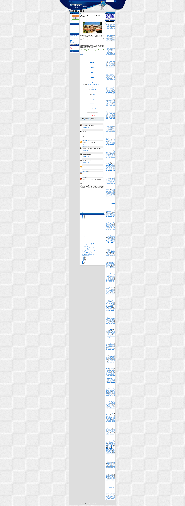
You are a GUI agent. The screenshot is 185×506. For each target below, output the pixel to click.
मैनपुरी (106, 369)
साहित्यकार (112, 467)
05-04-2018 (110, 36)
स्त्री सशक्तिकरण (108, 479)
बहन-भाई (109, 323)
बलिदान (109, 322)
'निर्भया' (111, 24)
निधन (107, 286)
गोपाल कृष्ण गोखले (107, 226)
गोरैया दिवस (114, 226)
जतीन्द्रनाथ (107, 240)
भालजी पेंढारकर (107, 347)
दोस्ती (110, 279)
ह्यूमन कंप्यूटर (108, 494)
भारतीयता (111, 346)
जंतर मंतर (107, 238)
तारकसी (106, 266)
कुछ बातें (111, 202)
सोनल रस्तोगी (107, 476)
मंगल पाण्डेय (109, 349)
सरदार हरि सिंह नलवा (113, 461)
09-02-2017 (110, 47)
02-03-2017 (108, 28)
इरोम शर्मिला (109, 176)
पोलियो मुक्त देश (112, 304)
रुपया (114, 395)
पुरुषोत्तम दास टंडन (108, 302)
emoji (107, 495)
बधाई (106, 321)
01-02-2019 (113, 25)
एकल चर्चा (112, 183)
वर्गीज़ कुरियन (113, 406)
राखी (110, 380)
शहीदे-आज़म (109, 443)
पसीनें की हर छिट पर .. (92, 67)
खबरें (113, 212)
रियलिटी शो (113, 394)
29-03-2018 (113, 127)
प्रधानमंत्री (109, 310)
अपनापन (106, 155)
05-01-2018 (111, 35)
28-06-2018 (111, 124)
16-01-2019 (111, 75)
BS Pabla (111, 494)
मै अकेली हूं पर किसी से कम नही (92, 108)
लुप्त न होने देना (92, 77)
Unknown (84, 165)
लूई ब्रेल (111, 401)
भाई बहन (107, 343)
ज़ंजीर (114, 237)
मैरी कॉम (108, 369)
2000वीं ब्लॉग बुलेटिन (110, 92)
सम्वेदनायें (106, 460)
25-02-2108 (112, 112)
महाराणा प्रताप (108, 356)
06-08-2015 (110, 40)
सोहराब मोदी (111, 477)
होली (114, 493)
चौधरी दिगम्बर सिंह (107, 236)
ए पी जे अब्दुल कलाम (110, 182)
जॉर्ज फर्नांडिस (107, 249)
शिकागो (112, 444)
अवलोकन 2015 (111, 164)
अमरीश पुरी (112, 156)
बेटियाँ (108, 330)
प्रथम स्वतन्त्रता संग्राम (112, 309)
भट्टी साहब (107, 342)
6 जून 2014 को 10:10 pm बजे (86, 150)
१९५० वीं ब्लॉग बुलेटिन (110, 88)
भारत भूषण (113, 343)
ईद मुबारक (108, 178)
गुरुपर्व (110, 222)
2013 (82, 261)
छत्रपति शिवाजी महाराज (112, 236)
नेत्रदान (106, 289)
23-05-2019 (111, 105)
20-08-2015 (112, 90)
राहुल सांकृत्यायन (109, 394)
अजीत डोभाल (110, 152)
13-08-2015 (112, 65)
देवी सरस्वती (108, 277)
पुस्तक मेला (113, 302)
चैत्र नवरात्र (113, 235)
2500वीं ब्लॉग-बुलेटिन (110, 116)
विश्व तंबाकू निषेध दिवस (109, 420)
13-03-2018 (111, 64)
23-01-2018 (111, 103)
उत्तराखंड (106, 179)
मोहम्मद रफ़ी (110, 370)
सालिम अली (109, 467)
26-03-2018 (109, 117)
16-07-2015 (109, 76)
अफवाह (114, 155)
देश (110, 277)
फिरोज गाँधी (108, 317)
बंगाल (108, 319)
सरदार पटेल (109, 461)
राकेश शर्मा (108, 380)
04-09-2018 (110, 34)
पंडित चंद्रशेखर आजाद (110, 291)
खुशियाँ (108, 214)
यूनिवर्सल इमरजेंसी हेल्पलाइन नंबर (111, 374)
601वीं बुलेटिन (109, 138)
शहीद (106, 442)
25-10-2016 (107, 115)
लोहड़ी (111, 404)
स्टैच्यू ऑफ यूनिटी (110, 478)
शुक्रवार (109, 447)
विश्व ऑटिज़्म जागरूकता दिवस (108, 416)
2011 (82, 263)
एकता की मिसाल (108, 183)
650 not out (109, 139)
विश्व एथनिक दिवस (112, 415)
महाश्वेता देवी (107, 358)
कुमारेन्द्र (113, 203)
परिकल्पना (94, 94)
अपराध (109, 155)
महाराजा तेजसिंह (113, 355)
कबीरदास (108, 192)
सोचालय (93, 58)
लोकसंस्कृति (109, 404)
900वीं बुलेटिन (111, 142)
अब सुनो (83, 245)
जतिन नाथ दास (112, 239)
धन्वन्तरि (113, 280)
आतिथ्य (114, 170)
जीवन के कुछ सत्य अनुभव (109, 248)
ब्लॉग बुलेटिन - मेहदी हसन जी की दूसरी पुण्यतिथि (88, 243)
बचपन (110, 319)
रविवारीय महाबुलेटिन (109, 378)
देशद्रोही (106, 278)
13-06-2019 (109, 65)
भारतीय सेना (107, 345)
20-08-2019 (107, 91)
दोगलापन (106, 279)
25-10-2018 (111, 115)
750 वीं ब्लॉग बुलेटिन (109, 140)
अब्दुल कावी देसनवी (108, 156)
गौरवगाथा (109, 228)
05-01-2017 (108, 35)
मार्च (83, 258)
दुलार (112, 274)
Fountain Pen (111, 496)
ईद (114, 177)
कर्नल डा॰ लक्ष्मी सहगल (111, 194)
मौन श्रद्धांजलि (113, 370)
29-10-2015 (113, 129)
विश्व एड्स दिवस (108, 415)
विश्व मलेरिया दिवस (111, 427)
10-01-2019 (111, 51)
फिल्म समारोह (111, 317)
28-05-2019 (108, 124)
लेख (113, 401)
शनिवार (113, 439)
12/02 (113, 62)
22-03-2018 (112, 100)
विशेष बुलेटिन (112, 413)
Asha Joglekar (85, 140)
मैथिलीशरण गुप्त (112, 368)
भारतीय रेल (107, 344)
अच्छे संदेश (112, 151)
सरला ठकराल (111, 462)
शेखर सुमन (111, 448)
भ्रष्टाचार (106, 349)
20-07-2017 (109, 90)
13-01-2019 (107, 64)
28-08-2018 (113, 125)
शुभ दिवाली (113, 447)
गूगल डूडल (113, 225)
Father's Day (107, 496)
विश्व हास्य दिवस (112, 432)
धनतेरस (106, 280)
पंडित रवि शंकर (112, 292)
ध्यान (113, 281)
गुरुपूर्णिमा (113, 222)
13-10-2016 (110, 66)
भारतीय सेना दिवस (111, 345)
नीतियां (109, 287)
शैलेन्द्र (111, 449)
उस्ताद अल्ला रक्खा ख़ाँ (110, 180)
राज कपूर (113, 380)
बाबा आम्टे (114, 323)
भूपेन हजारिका (108, 348)
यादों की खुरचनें (107, 373)
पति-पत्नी (108, 293)
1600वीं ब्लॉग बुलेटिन (108, 77)
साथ (111, 465)
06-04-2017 (108, 39)
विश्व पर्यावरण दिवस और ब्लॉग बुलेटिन (86, 251)
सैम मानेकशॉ (111, 475)
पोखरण (109, 304)
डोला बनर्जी (111, 264)
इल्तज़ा (113, 176)
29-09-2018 (110, 129)
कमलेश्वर (111, 192)
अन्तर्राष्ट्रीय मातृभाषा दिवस (108, 154)
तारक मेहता (113, 265)
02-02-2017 (113, 27)
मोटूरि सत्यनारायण (111, 369)
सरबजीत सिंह (108, 462)
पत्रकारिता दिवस (113, 293)
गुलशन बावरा (107, 224)
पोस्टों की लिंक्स (85, 119)
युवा (111, 373)
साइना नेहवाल (109, 465)
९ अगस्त (107, 142)
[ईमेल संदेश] (91, 118)
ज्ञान (114, 249)
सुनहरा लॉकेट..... (92, 72)
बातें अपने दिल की (94, 89)
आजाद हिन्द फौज (110, 169)
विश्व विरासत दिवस (109, 430)
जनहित (114, 240)
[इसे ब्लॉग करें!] (93, 118)
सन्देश (92, 87)
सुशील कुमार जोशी (112, 473)
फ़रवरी (83, 259)
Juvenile (107, 497)
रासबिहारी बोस (110, 393)
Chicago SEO (91, 503)
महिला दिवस (110, 358)
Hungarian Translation (105, 503)
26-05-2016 (107, 118)
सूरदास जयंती (110, 474)
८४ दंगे (109, 141)
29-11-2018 (108, 130)
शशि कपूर (114, 440)
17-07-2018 (113, 78)
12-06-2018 (111, 61)
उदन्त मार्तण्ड (109, 179)
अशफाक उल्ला (112, 165)
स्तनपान (114, 478)
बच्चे (112, 319)
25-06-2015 (111, 113)
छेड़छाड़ (109, 237)
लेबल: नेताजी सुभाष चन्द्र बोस (108, 402)
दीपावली (110, 273)
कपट (106, 192)
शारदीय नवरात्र (113, 443)
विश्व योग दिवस (110, 428)
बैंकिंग (110, 330)
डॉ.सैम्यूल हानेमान (107, 264)
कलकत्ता (106, 195)
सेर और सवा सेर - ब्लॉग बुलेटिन (86, 248)
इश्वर (111, 177)
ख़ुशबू (112, 213)
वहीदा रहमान (111, 407)
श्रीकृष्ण (111, 452)
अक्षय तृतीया (107, 150)
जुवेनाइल (113, 248)
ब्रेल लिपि (109, 332)
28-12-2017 (111, 126)
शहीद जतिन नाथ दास (111, 442)
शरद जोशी (111, 440)
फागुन (112, 316)
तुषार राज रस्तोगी (112, 267)
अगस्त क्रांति (111, 150)
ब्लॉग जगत (108, 333)
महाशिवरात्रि (113, 357)
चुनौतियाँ (110, 235)
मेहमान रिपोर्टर (107, 368)
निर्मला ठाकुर (107, 287)
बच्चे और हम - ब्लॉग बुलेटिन (85, 239)
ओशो (111, 189)
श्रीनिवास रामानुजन (113, 453)
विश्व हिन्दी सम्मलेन (111, 433)
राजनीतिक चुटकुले (108, 382)
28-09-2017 (108, 126)
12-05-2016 (107, 61)
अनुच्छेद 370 (112, 153)
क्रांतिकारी (114, 211)
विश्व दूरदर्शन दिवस (109, 421)
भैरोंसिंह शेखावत (112, 348)
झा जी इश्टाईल (113, 251)
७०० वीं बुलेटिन (113, 139)
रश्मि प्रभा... (71, 37)
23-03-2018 (107, 105)
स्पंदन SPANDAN (95, 63)
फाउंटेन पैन (110, 316)
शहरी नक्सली (108, 441)
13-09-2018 (107, 66)
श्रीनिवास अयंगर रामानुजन (108, 453)
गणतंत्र (111, 215)
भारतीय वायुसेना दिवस (111, 344)
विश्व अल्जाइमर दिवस (113, 414)
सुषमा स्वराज (107, 474)
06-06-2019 (111, 39)
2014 (82, 220)
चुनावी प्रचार (107, 235)
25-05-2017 (107, 113)
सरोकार (114, 462)
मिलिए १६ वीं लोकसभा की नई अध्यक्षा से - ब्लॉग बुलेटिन (89, 250)
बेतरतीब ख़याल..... (92, 62)
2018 (82, 216)
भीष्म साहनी (113, 347)
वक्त (113, 404)
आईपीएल (108, 166)
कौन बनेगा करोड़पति (112, 210)
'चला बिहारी (107, 24)
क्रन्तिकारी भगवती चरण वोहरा (108, 211)
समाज (108, 459)
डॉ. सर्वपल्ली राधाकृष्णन (110, 262)
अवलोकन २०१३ (109, 163)
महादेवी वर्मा (110, 355)
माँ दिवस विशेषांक (110, 359)
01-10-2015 (111, 26)
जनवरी (83, 260)
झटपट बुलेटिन (110, 250)
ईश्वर (110, 178)
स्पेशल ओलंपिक (112, 479)
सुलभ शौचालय (108, 473)
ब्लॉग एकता (114, 332)
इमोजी (106, 176)
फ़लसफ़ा (107, 316)
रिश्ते (110, 395)
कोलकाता (109, 210)
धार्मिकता (110, 281)
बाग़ (111, 323)
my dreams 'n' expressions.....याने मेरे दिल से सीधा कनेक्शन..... (94, 84)
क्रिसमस (110, 212)
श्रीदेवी (113, 452)
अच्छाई (108, 151)
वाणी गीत (71, 40)
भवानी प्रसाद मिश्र (110, 342)
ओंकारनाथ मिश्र (85, 171)
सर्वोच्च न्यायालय (112, 463)
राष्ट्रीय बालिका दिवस (112, 390)
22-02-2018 (109, 100)
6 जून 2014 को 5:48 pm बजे (86, 127)
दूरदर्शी (110, 275)
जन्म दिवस (108, 241)
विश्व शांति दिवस (109, 431)
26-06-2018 (111, 118)
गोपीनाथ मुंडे (111, 226)
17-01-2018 (112, 77)
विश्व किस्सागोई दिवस (110, 417)
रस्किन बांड (112, 379)
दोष (108, 279)
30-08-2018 (113, 131)
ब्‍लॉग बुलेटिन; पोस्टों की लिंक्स (111, 336)
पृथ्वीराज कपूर (110, 303)
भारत (110, 343)
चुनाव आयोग (112, 234)
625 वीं (112, 138)
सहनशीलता (111, 464)
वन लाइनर (107, 405)
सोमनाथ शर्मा (110, 476)
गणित (113, 216)
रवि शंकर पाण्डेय (94, 99)
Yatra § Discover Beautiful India (94, 109)
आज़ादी (108, 170)
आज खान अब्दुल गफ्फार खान (110, 168)
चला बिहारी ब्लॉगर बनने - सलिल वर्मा (74, 35)
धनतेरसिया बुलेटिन (110, 280)
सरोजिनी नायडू (108, 463)
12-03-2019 (109, 60)
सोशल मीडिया (107, 477)
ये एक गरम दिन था (92, 103)
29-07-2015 (111, 128)
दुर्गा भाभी (110, 274)
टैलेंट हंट (113, 254)
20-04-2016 (111, 89)
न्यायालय (106, 290)
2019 (82, 215)
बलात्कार (107, 322)
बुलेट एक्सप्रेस (108, 329)
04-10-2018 (113, 34)
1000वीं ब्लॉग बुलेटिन (110, 54)
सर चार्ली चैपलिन (110, 460)
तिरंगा (109, 266)
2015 (82, 219)
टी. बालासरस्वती (108, 253)
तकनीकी (113, 264)
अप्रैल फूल (112, 155)
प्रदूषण (106, 310)
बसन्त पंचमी (107, 323)
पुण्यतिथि (110, 301)
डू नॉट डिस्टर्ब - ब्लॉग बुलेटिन (85, 255)
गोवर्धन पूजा (108, 227)
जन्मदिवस (112, 242)
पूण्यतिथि (106, 303)
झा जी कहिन (112, 252)
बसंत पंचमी (113, 322)
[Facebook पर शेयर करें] (95, 118)
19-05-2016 (107, 86)
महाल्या (106, 357)
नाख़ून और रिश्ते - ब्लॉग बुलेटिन (86, 246)
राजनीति (114, 381)
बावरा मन (93, 104)
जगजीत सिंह (110, 238)
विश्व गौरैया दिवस (109, 418)
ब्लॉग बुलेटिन (76, 5)
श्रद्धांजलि (110, 450)
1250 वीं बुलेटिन (112, 63)
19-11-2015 (109, 87)
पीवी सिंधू (112, 300)
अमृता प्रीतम (109, 157)
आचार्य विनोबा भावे (110, 167)
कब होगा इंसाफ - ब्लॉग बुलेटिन (86, 249)
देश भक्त (113, 277)
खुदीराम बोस (107, 213)
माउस (113, 359)
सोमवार (113, 476)
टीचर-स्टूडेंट (112, 253)
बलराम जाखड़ (112, 321)
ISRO (114, 496)
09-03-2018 (108, 48)
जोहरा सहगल (110, 249)
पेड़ (113, 303)
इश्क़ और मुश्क (108, 177)
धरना (106, 281)
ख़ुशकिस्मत (110, 213)
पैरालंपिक (106, 304)
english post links (111, 495)
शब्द (106, 440)
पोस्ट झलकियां (110, 305)
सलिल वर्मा (107, 464)
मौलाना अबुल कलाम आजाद (108, 371)
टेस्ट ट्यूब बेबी (110, 254)
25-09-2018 (112, 114)
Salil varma (109, 498)
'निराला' (109, 24)
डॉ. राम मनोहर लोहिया (109, 261)
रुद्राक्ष (112, 395)
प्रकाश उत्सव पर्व (111, 308)
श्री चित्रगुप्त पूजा (109, 451)
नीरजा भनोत (112, 287)
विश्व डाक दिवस (113, 419)
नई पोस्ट (82, 212)
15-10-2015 (111, 73)
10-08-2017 (108, 53)
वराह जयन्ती (109, 406)
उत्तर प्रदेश (113, 178)
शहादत (110, 441)
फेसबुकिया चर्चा (108, 318)
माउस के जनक (107, 360)
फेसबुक (114, 317)
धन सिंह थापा (113, 279)
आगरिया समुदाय (111, 166)
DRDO (114, 494)
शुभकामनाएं (107, 448)
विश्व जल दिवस (109, 419)
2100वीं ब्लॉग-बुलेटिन (109, 99)
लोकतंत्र (109, 403)
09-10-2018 (108, 50)
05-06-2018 (108, 37)
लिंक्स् (106, 401)
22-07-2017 (111, 101)
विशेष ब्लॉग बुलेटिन (108, 414)
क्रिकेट (107, 212)
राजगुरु (109, 381)
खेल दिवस (110, 214)
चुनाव (109, 234)
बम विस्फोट (109, 321)
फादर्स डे (83, 241)
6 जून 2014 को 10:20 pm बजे (86, 156)
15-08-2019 (108, 73)
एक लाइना (114, 182)
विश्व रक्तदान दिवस (110, 429)
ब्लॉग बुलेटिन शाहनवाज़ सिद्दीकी (112, 335)
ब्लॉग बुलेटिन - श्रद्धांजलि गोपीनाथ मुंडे (87, 253)
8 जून (112, 140)
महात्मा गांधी (107, 355)
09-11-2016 (112, 50)
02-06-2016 (111, 28)
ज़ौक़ (112, 249)
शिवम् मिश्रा (71, 41)
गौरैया (111, 228)
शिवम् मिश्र (107, 446)
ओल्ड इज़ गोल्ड (107, 189)
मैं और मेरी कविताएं (94, 74)
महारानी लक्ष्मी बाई (112, 356)
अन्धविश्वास (113, 154)
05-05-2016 (113, 36)
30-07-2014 (110, 131)
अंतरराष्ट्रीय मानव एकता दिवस (111, 144)
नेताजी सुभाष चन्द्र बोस (110, 288)
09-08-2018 (113, 49)
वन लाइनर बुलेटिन (111, 405)
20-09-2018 (110, 91)
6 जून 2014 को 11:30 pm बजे (86, 162)
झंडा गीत (107, 250)
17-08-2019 (111, 79)
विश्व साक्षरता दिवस (113, 431)
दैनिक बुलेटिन (109, 278)
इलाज (111, 176)
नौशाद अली (113, 289)
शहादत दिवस (113, 441)
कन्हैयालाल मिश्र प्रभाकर (111, 191)
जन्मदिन (108, 242)
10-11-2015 (111, 53)
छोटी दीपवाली (112, 237)
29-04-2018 (108, 128)
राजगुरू (111, 381)
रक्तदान (114, 375)
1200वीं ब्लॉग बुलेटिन (108, 63)
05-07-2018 (111, 37)
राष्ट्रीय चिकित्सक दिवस (110, 388)
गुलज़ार (110, 223)
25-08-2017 (109, 114)
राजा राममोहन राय (113, 382)
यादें (113, 372)
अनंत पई (109, 153)
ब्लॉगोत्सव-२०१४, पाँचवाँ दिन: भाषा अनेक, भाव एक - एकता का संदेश (92, 92)
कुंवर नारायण (109, 202)
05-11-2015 (110, 38)
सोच (113, 475)
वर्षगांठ (106, 407)
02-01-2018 (110, 27)
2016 (82, 218)
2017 (82, 217)
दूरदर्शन (108, 275)
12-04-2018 (112, 60)
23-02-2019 (109, 104)
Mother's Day (110, 497)
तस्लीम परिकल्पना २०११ (108, 265)
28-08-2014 (110, 125)
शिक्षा (108, 445)
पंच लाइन (113, 290)
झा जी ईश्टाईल (108, 252)
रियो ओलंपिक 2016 (107, 395)
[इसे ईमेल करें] (92, 118)
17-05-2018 (110, 78)
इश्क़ (106, 177)
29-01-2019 (110, 127)
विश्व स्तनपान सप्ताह (108, 432)
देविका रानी (114, 276)
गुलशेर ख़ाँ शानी (110, 224)
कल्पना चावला (110, 195)
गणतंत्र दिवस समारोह (110, 216)
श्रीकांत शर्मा (108, 452)
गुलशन (113, 223)
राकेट (114, 379)
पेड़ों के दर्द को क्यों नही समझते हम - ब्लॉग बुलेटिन (88, 247)
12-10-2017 (109, 62)
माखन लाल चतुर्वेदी (111, 360)
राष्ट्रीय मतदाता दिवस (108, 391)
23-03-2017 (112, 104)
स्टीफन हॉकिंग (107, 478)
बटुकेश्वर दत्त (113, 320)
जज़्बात (108, 239)
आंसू (106, 166)
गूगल (106, 225)
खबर (111, 212)
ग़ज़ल (108, 215)
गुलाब (113, 224)
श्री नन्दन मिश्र (113, 451)
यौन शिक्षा (111, 375)
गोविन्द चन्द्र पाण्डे (111, 227)
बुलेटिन (111, 329)
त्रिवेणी (93, 79)
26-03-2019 (112, 117)
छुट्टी (107, 237)
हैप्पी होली (112, 493)
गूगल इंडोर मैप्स (109, 225)
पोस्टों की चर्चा (111, 306)
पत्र (110, 293)
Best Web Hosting (99, 503)
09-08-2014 (110, 49)
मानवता (111, 361)
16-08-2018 (112, 76)
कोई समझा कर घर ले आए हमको (92, 57)
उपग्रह (112, 179)
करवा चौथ (109, 193)
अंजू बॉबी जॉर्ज (109, 143)
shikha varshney (85, 123)
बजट (107, 320)
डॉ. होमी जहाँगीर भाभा (111, 263)
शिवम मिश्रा (111, 445)
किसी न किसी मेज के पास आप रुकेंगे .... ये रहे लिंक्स (88, 238)
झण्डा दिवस (109, 251)
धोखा (111, 281)
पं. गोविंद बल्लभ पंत (110, 290)
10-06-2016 (110, 52)
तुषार (108, 267)
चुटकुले (107, 234)
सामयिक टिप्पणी (110, 466)
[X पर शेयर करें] (94, 118)
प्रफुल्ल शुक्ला (112, 310)
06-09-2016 (113, 40)
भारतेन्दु (113, 346)
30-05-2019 (111, 130)
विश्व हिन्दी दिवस (107, 433)
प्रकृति (108, 309)
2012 (82, 262)
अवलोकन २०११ (108, 162)
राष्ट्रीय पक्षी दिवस (111, 389)
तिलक (111, 266)
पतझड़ (106, 293)
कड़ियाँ (113, 190)
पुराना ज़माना (114, 301)
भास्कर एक (110, 347)
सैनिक (108, 475)
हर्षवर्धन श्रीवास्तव (72, 42)
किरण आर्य (108, 201)
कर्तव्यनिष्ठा (107, 194)
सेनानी (113, 474)
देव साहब (111, 276)
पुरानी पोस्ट (102, 212)
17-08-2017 (108, 79)
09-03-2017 (113, 47)
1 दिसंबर (108, 51)
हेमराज (109, 493)
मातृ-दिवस (108, 361)
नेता (106, 288)
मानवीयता (114, 361)
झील (92, 82)
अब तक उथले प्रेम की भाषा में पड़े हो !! (87, 252)
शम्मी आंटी (108, 440)
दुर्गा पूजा (107, 274)
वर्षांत (108, 407)
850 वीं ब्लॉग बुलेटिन (113, 141)
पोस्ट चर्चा (107, 305)
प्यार (106, 308)
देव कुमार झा (71, 36)
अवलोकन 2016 (108, 165)
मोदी (114, 369)
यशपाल (111, 372)
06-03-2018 (113, 38)
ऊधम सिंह (110, 181)
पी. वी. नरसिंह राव (109, 300)
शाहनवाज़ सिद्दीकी (108, 444)
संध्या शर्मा (84, 177)
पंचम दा (106, 291)
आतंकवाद (111, 170)
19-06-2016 (111, 86)
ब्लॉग (111, 332)
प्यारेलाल (108, 308)
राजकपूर (106, 381)
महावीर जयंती (109, 357)
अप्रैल (83, 257)
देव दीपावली (108, 276)
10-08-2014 (113, 52)
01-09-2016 (108, 26)
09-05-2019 (111, 48)
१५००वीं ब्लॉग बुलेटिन (111, 74)
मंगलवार (113, 349)
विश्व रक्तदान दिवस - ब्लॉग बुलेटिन (86, 242)
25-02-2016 (109, 112)
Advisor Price (95, 503)
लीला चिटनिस (109, 401)
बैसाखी (112, 330)
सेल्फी (106, 475)
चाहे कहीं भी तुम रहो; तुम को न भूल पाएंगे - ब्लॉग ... (88, 254)
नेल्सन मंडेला (109, 289)
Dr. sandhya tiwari (85, 152)
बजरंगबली (110, 320)
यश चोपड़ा (109, 372)
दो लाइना (113, 278)
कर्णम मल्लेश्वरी (112, 193)
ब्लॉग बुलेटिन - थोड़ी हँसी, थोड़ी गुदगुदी (87, 244)
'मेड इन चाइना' (109, 25)
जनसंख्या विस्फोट (111, 240)
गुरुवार (106, 223)
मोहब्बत (107, 370)
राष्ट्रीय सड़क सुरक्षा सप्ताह (110, 392)
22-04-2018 (107, 101)
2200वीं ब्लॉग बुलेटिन (110, 102)
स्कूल (113, 477)
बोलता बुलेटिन (109, 331)
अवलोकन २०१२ (113, 162)
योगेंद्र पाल (108, 375)
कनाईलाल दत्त (107, 191)
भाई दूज (114, 342)
